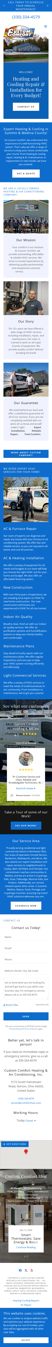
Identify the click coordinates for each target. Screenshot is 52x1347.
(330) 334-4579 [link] (26, 17)
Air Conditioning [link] (32, 1188)
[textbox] (26, 937)
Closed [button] (29, 1120)
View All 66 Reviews (26, 743)
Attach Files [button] (12, 1005)
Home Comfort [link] (16, 1201)
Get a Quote (26, 173)
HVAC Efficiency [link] (15, 1191)
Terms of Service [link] (31, 1029)
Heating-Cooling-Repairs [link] (26, 1300)
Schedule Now (26, 905)
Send (26, 1016)
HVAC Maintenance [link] (38, 1191)
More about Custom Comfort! (26, 454)
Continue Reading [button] (26, 1247)
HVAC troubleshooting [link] (28, 1197)
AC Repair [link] (26, 1304)
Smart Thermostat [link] (38, 1201)
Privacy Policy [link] (14, 1029)
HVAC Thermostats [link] (27, 1194)
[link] (19, 26)
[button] (46, 26)
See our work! (26, 825)
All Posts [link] (15, 1188)
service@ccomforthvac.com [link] (26, 1102)
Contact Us (26, 106)
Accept (26, 1340)
